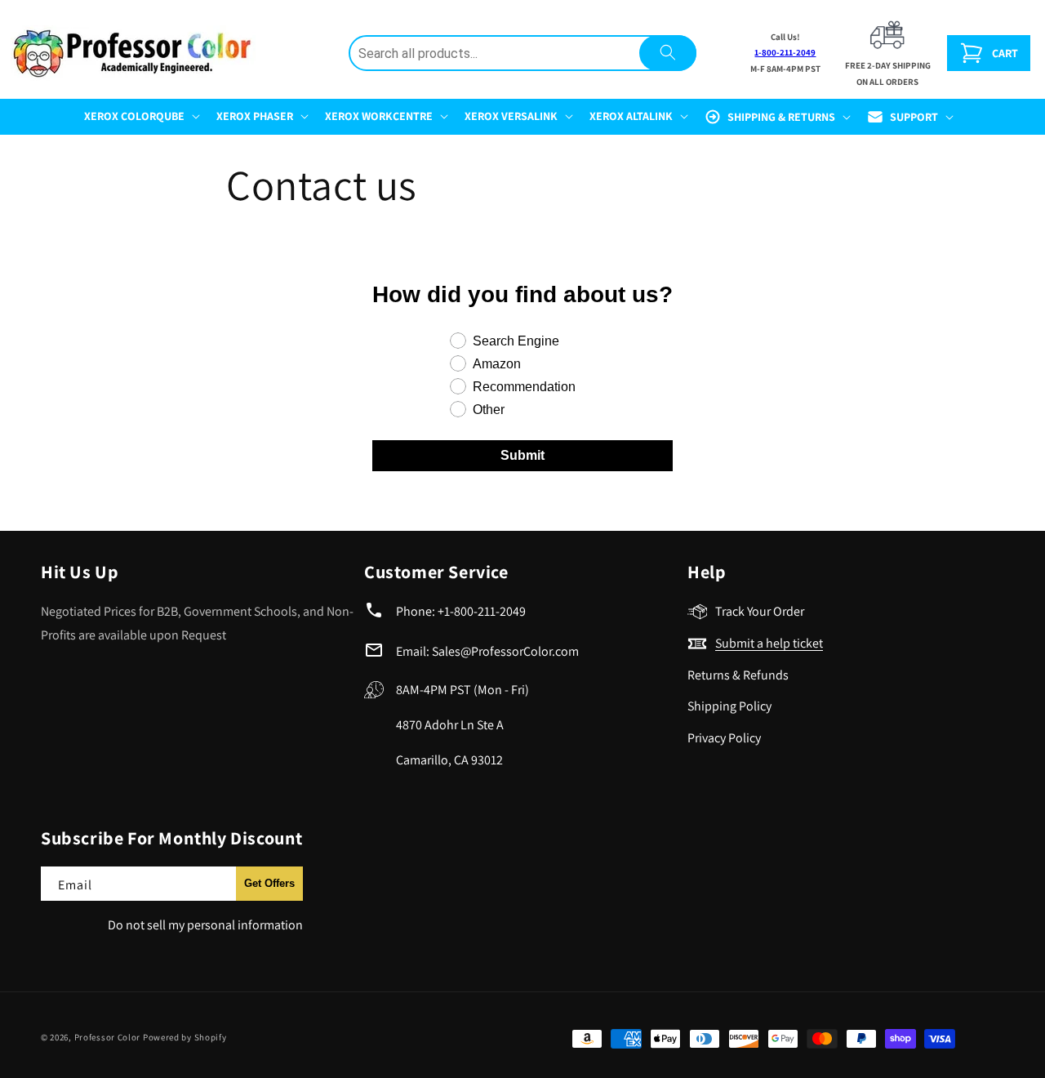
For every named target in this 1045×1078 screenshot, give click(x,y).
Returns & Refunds (738, 675)
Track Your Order (759, 611)
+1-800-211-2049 (482, 611)
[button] (140, 116)
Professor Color (107, 1037)
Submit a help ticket (769, 643)
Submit (522, 455)
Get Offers (269, 883)
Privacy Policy (724, 737)
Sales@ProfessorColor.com (505, 651)
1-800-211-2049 (785, 52)
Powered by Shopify (185, 1037)
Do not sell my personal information (205, 924)
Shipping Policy (729, 706)
